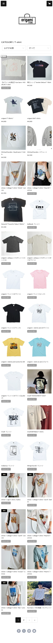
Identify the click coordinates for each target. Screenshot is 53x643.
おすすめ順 (9, 48)
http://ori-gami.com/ (34, 631)
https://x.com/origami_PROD (24, 631)
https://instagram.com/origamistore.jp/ (29, 631)
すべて (32, 48)
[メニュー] (3, 3)
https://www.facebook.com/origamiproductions (19, 631)
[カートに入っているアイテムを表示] (49, 3)
